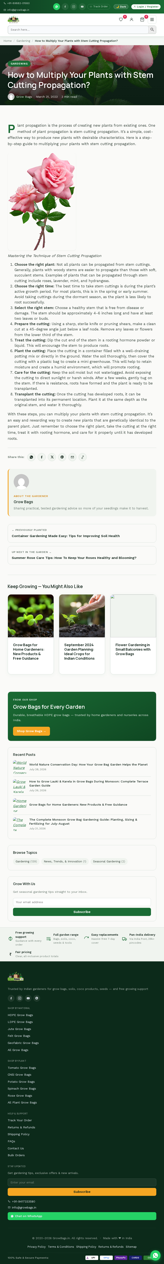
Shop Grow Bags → (31, 731)
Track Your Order (20, 1120)
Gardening (23, 40)
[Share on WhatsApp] (31, 457)
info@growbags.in (18, 9)
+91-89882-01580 (18, 3)
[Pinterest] (36, 998)
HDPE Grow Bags (20, 1015)
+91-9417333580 (23, 1201)
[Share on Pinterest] (62, 457)
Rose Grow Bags (20, 1095)
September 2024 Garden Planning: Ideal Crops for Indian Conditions (79, 651)
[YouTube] (82, 6)
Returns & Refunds (21, 1127)
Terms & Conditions (61, 1246)
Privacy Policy (37, 1246)
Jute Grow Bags (19, 1029)
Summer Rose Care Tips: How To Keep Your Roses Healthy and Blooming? (74, 558)
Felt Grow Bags (19, 1035)
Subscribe (82, 912)
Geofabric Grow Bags (23, 1043)
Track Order (100, 6)
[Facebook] (65, 6)
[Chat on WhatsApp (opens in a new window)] (155, 1255)
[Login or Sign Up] (131, 19)
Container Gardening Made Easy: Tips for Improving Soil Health (66, 536)
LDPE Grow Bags (20, 1022)
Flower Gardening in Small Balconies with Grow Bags (133, 649)
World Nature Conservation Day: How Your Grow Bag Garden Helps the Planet (88, 764)
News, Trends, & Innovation (65, 861)
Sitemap (131, 1246)
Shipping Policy (18, 1134)
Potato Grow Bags (21, 1081)
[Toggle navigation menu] (152, 19)
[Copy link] (83, 457)
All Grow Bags (18, 1050)
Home (7, 40)
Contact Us (16, 1148)
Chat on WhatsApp (28, 1216)
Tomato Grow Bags (22, 1067)
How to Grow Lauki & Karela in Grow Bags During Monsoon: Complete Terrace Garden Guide (88, 783)
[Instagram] (73, 6)
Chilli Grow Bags (19, 1074)
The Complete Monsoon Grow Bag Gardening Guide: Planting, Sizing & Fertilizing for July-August (83, 821)
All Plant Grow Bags (22, 1102)
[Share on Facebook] (42, 457)
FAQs (11, 1141)
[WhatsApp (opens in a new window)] (56, 6)
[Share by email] (72, 457)
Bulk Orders (16, 1155)
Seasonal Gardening (109, 861)
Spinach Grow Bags (22, 1088)
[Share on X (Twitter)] (52, 457)
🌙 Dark (121, 6)
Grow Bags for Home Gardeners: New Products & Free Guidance (28, 651)
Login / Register (147, 6)
